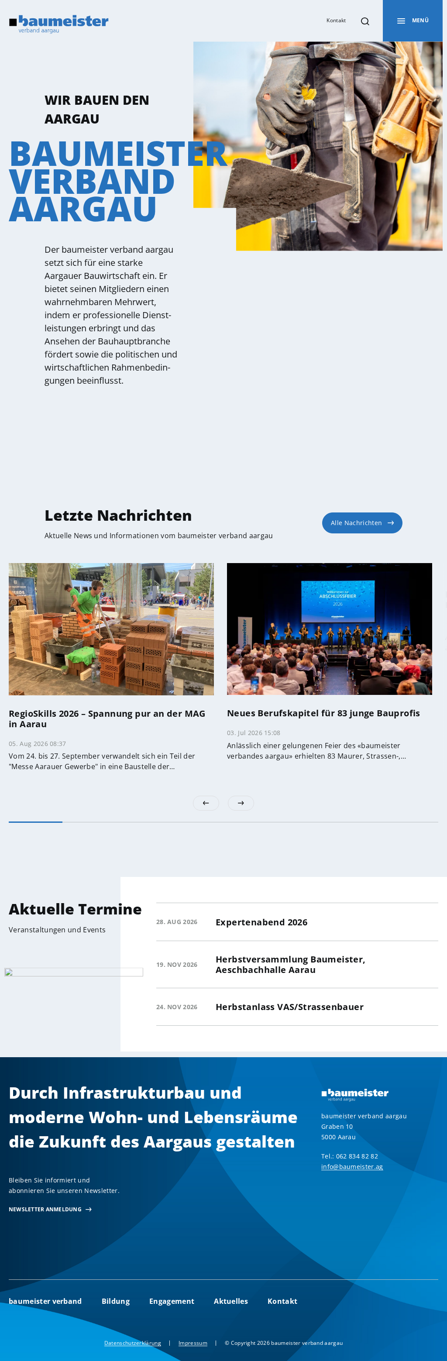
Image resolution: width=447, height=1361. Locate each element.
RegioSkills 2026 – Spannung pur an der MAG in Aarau (107, 719)
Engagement (171, 1301)
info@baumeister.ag (352, 1166)
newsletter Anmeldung (45, 1209)
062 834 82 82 (357, 1156)
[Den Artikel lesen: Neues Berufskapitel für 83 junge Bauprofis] (329, 628)
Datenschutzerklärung (132, 1343)
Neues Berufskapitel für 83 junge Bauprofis (323, 713)
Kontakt (336, 20)
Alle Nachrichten (356, 523)
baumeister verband (45, 1301)
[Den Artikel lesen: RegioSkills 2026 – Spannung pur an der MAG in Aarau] (111, 628)
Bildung (116, 1301)
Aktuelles (231, 1301)
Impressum (193, 1343)
